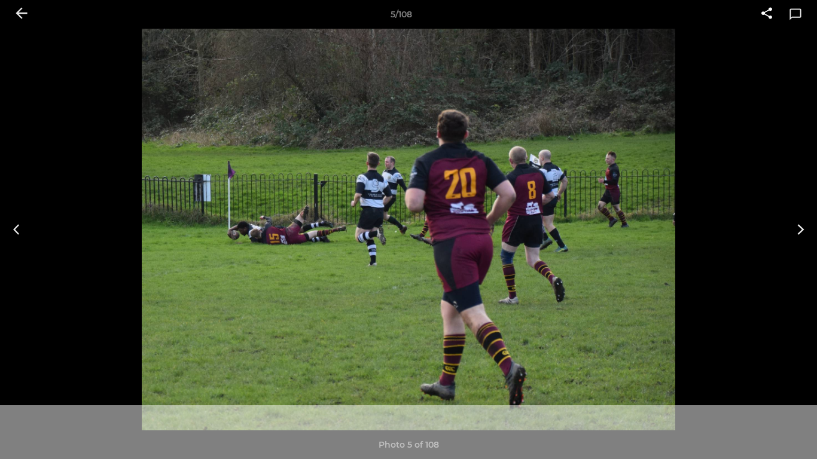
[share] (767, 14)
